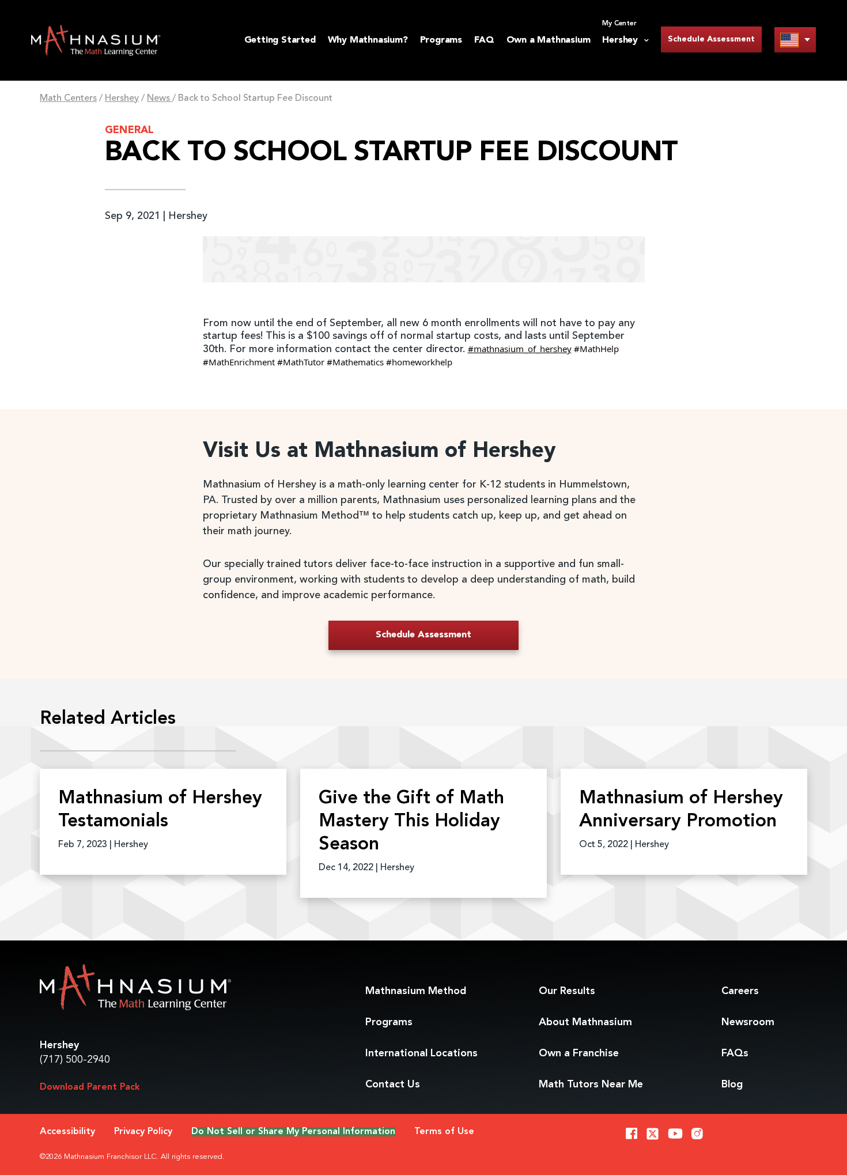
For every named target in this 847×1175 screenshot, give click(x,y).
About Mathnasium (585, 1022)
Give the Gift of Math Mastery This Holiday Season (411, 821)
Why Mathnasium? (368, 40)
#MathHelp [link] (596, 348)
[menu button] (795, 39)
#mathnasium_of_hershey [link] (520, 348)
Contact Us (392, 1084)
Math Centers (68, 98)
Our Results (567, 991)
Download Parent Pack (90, 1087)
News (159, 98)
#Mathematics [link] (355, 362)
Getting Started (280, 40)
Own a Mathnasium (548, 40)
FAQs (734, 1053)
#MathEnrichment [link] (239, 362)
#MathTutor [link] (300, 362)
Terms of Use (444, 1131)
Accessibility (67, 1131)
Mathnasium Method (415, 991)
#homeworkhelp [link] (419, 362)
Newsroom (747, 1022)
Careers (740, 991)
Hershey (122, 98)
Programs (441, 40)
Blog (732, 1084)
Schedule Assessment (711, 39)
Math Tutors (591, 1084)
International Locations (421, 1053)
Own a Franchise (579, 1053)
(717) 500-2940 (75, 1060)
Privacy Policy (143, 1131)
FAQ (484, 40)
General (129, 130)
